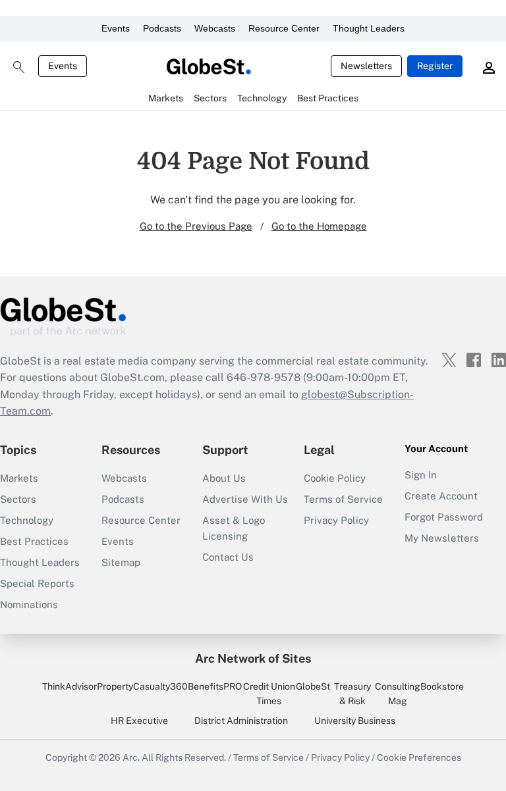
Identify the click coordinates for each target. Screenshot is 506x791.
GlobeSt (313, 686)
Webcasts (214, 28)
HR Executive (139, 720)
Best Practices (34, 541)
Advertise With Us (245, 499)
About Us (224, 478)
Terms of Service (343, 499)
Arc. (131, 757)
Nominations (29, 604)
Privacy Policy (336, 520)
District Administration (241, 720)
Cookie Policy (335, 478)
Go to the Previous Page (196, 226)
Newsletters (366, 66)
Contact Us (228, 557)
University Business (354, 720)
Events (115, 28)
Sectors (18, 499)
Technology (26, 520)
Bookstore (442, 686)
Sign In (421, 474)
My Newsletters (442, 538)
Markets (19, 478)
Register (435, 66)
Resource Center (284, 28)
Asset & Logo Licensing (233, 528)
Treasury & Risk (352, 693)
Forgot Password (444, 517)
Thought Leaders (369, 28)
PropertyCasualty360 (142, 686)
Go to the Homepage (319, 226)
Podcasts (162, 28)
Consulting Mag (397, 693)
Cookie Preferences (419, 757)
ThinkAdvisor (69, 686)
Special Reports (37, 583)
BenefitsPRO (215, 686)
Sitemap (120, 562)
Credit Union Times (269, 693)
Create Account (441, 495)
